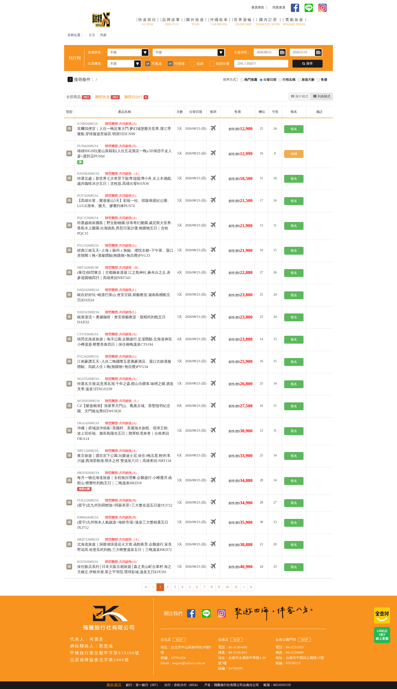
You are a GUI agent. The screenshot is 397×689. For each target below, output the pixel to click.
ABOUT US (171, 22)
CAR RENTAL (219, 22)
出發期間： (242, 52)
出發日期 (270, 79)
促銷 (200, 63)
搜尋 (309, 63)
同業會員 (278, 7)
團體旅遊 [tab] (106, 97)
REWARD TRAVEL (294, 22)
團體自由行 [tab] (135, 97)
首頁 (92, 35)
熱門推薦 (250, 79)
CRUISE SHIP (243, 22)
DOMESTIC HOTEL (268, 22)
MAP (179, 639)
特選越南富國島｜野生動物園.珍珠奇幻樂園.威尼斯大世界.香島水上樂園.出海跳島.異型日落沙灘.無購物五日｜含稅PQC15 (124, 228)
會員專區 (257, 7)
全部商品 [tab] (77, 97)
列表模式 (324, 96)
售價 (324, 79)
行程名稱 (289, 79)
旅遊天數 (308, 79)
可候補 (179, 63)
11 (236, 587)
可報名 (157, 63)
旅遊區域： (96, 52)
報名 (294, 129)
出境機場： (96, 63)
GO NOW (147, 22)
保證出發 (223, 63)
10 (227, 587)
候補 (294, 154)
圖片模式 (301, 96)
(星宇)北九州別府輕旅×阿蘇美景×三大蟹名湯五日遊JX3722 (124, 505)
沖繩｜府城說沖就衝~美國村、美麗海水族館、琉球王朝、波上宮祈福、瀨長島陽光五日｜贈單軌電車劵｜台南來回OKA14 (124, 433)
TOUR (195, 22)
